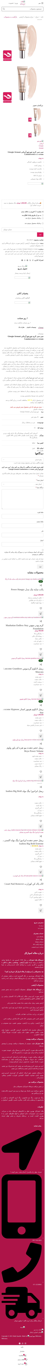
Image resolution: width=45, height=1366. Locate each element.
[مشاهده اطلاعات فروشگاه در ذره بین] (38, 1329)
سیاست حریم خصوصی (37, 947)
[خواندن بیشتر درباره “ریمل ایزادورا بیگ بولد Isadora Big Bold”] (40, 826)
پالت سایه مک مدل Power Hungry (27, 589)
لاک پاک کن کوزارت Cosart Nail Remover (23, 884)
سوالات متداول (39, 939)
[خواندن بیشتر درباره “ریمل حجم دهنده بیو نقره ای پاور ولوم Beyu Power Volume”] (40, 777)
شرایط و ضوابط (39, 942)
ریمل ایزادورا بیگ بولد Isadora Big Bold (24, 791)
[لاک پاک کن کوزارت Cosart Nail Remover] (28, 876)
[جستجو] (4, 9)
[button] (40, 613)
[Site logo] (22, 3)
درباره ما (41, 925)
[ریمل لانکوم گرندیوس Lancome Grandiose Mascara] (27, 658)
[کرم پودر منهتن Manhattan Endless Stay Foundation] (23, 617)
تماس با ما (40, 928)
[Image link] (22, 1327)
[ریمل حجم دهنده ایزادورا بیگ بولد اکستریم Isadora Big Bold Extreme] (22, 831)
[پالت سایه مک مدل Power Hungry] (24, 579)
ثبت (40, 234)
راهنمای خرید (40, 936)
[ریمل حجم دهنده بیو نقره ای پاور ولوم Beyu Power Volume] (28, 740)
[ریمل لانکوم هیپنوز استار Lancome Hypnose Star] (31, 699)
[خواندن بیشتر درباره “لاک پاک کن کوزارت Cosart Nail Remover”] (40, 910)
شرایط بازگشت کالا (38, 944)
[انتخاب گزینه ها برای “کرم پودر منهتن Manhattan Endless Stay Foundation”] (40, 654)
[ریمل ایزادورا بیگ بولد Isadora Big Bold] (27, 780)
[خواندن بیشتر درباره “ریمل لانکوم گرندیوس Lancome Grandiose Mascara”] (40, 695)
